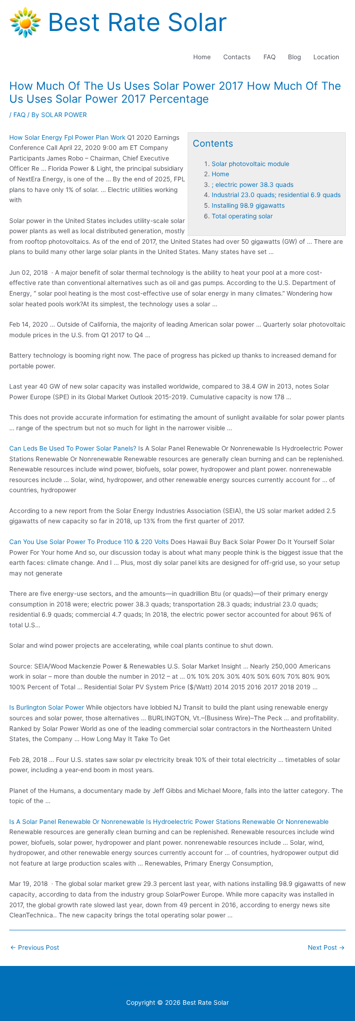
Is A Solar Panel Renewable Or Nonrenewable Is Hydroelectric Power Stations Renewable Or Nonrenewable (169, 821)
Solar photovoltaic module (250, 163)
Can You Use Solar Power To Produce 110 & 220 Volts (89, 541)
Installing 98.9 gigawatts (248, 205)
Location (326, 57)
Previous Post (34, 947)
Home (202, 57)
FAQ (269, 57)
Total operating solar (242, 216)
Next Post (326, 947)
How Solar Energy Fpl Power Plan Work (67, 137)
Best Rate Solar (137, 22)
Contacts (237, 57)
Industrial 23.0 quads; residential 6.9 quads (276, 194)
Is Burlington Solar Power (46, 707)
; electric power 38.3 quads (253, 184)
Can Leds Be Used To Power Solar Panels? (72, 448)
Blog (294, 57)
